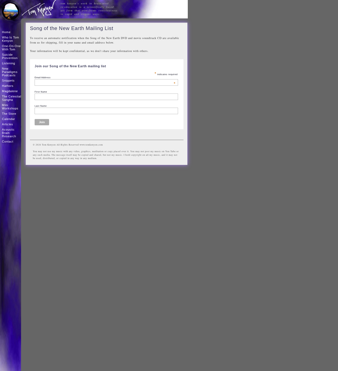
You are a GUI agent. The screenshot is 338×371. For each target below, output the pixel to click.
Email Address (105, 77)
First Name (41, 92)
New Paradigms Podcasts (10, 72)
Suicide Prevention (10, 56)
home (6, 32)
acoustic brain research (9, 133)
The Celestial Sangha (11, 98)
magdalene (10, 91)
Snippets (8, 80)
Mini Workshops (10, 106)
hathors (7, 85)
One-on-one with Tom (11, 47)
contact (7, 141)
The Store (9, 113)
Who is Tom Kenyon (10, 39)
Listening (8, 63)
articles (7, 124)
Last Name (41, 106)
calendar (8, 119)
